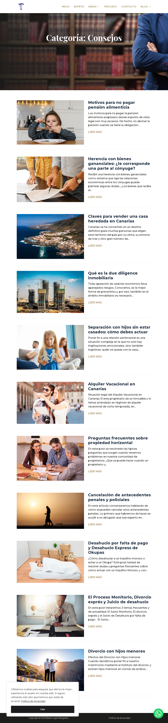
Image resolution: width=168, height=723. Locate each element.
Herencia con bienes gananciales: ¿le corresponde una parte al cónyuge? (119, 163)
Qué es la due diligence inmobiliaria (113, 275)
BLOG (144, 6)
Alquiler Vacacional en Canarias (111, 386)
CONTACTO (128, 6)
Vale (42, 709)
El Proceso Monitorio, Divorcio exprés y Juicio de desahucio (119, 599)
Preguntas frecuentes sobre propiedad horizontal (118, 440)
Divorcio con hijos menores (116, 651)
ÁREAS (92, 6)
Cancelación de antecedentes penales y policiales (119, 497)
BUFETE (79, 6)
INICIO (66, 6)
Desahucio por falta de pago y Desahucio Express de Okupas (118, 548)
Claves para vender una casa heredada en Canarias (118, 218)
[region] (43, 699)
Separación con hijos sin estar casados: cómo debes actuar (119, 329)
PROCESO (110, 6)
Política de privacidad (33, 701)
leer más (95, 132)
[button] (158, 713)
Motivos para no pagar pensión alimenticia (111, 105)
